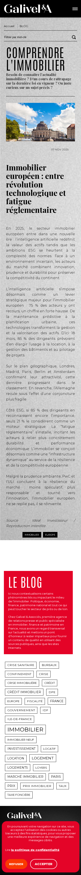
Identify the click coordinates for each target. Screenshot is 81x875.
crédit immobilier (24, 692)
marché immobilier (25, 777)
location (15, 758)
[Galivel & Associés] (28, 8)
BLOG (24, 26)
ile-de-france (19, 719)
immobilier (25, 729)
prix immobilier (37, 786)
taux (63, 786)
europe (13, 701)
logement (43, 758)
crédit (49, 683)
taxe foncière (18, 794)
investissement (21, 749)
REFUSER (16, 864)
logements (17, 768)
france (57, 701)
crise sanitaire (20, 665)
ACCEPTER (43, 864)
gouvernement (21, 710)
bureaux (49, 665)
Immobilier (32, 534)
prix (11, 786)
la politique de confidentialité (35, 850)
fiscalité (35, 701)
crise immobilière (22, 683)
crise (43, 674)
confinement (19, 674)
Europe (50, 534)
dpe (52, 692)
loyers (41, 767)
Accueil (9, 26)
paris (56, 777)
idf (45, 710)
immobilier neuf (20, 739)
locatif (49, 748)
